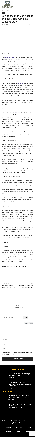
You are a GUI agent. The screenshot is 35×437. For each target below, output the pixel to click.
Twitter (18, 431)
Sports (7, 10)
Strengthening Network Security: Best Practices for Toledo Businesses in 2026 (20, 406)
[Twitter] (7, 28)
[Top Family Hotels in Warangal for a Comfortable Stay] (5, 375)
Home (3, 10)
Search (26, 317)
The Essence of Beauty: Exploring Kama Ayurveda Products (8, 287)
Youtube (19, 435)
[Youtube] (14, 435)
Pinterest (8, 431)
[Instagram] (14, 427)
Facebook (8, 427)
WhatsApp (28, 431)
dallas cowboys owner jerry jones (22, 266)
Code (31, 323)
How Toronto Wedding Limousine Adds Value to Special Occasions (20, 384)
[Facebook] (3, 28)
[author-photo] (17, 303)
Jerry (25, 62)
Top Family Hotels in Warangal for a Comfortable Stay (19, 374)
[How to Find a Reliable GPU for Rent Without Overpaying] (5, 397)
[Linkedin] (24, 427)
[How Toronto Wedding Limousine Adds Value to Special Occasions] (5, 384)
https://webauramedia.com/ (17, 307)
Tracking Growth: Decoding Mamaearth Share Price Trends (26, 287)
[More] (18, 28)
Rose (17, 305)
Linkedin (29, 427)
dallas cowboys (10, 266)
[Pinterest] (10, 28)
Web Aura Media (18, 423)
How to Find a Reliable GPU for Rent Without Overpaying (19, 396)
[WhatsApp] (14, 28)
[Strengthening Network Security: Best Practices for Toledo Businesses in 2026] (5, 405)
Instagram (19, 427)
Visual (26, 323)
